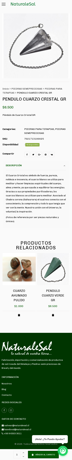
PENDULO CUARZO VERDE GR (53, 295)
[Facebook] (27, 154)
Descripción (14, 165)
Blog (4, 389)
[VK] (51, 154)
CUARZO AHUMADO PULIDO (19, 295)
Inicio (6, 88)
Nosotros (7, 383)
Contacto (7, 395)
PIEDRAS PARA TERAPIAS (39, 129)
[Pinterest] (45, 154)
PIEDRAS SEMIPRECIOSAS (26, 88)
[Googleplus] (39, 154)
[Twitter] (33, 154)
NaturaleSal (23, 4)
